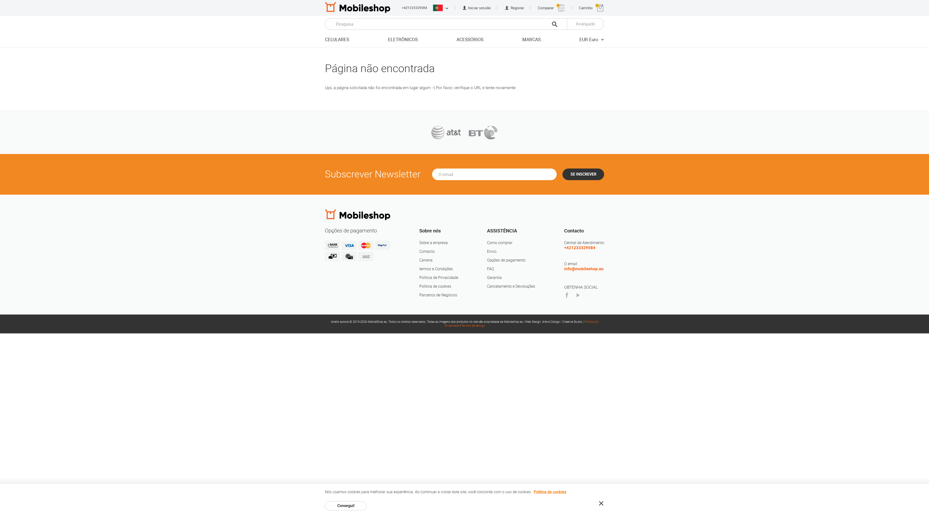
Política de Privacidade (438, 277)
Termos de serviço (473, 325)
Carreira (426, 260)
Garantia (494, 277)
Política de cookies (435, 286)
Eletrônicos (403, 39)
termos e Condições (436, 269)
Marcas (531, 39)
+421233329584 (414, 8)
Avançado (585, 23)
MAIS (366, 256)
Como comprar (499, 242)
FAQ (490, 269)
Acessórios (470, 39)
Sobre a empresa (433, 242)
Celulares (337, 39)
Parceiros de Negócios (438, 295)
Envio (491, 251)
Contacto (427, 251)
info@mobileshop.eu (584, 268)
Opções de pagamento (506, 260)
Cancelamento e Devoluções (511, 286)
